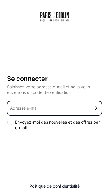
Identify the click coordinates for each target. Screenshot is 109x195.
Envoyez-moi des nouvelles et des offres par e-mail (57, 125)
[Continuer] (95, 108)
